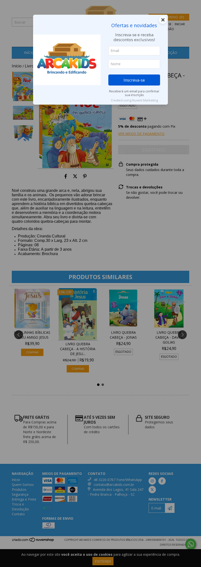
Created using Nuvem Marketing (134, 100)
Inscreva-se (134, 80)
